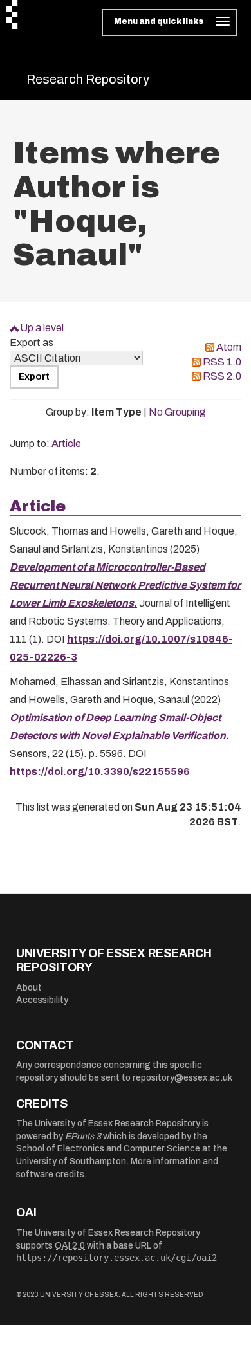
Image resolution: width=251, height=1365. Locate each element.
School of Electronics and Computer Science (108, 1148)
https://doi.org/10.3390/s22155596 (100, 771)
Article (66, 443)
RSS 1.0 (222, 361)
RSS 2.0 (222, 376)
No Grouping (177, 412)
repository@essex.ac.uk (182, 1078)
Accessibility (42, 1000)
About (29, 988)
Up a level (42, 327)
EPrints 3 (83, 1136)
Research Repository (87, 79)
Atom (228, 347)
